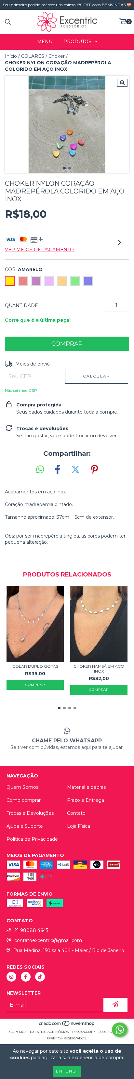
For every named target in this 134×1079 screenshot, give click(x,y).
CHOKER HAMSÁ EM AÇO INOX (99, 669)
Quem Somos (22, 787)
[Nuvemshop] (67, 1025)
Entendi (67, 1071)
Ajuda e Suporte (25, 826)
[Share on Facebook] (57, 469)
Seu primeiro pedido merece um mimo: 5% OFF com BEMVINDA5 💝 (67, 4)
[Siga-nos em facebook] (26, 977)
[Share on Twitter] (75, 469)
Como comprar (24, 800)
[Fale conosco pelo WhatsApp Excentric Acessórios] (119, 1030)
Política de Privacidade (32, 839)
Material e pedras (86, 787)
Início (11, 56)
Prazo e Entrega (85, 800)
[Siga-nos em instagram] (11, 977)
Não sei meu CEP (21, 390)
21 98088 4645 (31, 930)
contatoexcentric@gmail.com (48, 940)
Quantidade (21, 305)
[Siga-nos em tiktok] (40, 977)
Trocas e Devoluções (30, 813)
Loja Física (78, 826)
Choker (56, 56)
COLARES (32, 56)
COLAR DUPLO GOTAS (35, 666)
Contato (76, 813)
